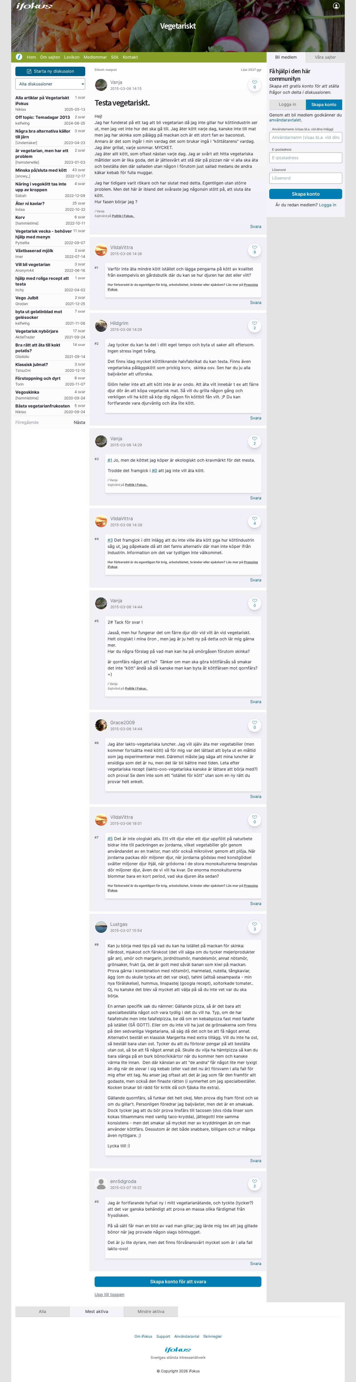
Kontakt (130, 57)
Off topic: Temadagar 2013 (42, 117)
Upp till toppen (109, 1294)
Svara (255, 226)
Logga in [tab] (287, 104)
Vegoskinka (27, 392)
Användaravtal (186, 1336)
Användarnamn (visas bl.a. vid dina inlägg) (302, 129)
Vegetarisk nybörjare (36, 331)
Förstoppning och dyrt (37, 378)
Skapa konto (306, 194)
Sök (115, 57)
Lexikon (71, 57)
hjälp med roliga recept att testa (42, 281)
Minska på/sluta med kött (41, 170)
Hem (31, 57)
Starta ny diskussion (54, 71)
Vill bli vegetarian (32, 264)
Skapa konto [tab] (323, 104)
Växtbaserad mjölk (34, 250)
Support (163, 1336)
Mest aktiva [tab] (96, 1311)
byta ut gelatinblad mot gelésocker (38, 314)
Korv (20, 217)
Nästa (79, 422)
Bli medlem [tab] (286, 57)
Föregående (27, 422)
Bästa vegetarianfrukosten (42, 405)
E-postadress (281, 149)
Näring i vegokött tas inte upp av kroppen (40, 186)
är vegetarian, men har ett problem (41, 153)
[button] (254, 85)
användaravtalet (285, 119)
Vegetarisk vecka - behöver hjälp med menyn (43, 233)
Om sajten (50, 57)
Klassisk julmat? (31, 364)
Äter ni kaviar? (30, 203)
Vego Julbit (26, 297)
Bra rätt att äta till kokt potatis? (37, 347)
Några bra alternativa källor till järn (42, 133)
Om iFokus (143, 1336)
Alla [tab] (42, 1311)
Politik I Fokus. (123, 216)
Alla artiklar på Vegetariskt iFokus (42, 100)
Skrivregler (212, 1336)
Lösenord (279, 169)
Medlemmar (95, 57)
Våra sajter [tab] (325, 57)
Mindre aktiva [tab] (151, 1311)
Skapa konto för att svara (178, 1281)
